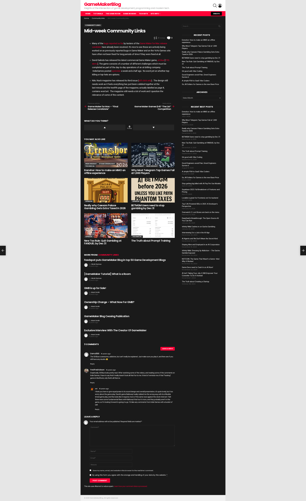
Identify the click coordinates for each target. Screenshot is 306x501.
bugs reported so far (113, 43)
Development (138, 166)
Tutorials (98, 13)
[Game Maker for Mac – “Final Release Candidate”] (3, 250)
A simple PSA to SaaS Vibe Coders (195, 81)
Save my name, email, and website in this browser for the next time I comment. (123, 471)
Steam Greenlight (107, 164)
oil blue (161, 60)
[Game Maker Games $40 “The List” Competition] (303, 250)
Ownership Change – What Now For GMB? (109, 302)
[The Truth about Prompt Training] (153, 225)
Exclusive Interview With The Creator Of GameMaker (115, 330)
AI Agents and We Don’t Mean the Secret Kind (200, 239)
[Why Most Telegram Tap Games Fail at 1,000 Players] (153, 155)
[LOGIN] (220, 6)
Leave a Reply (167, 349)
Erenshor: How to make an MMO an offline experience (105, 171)
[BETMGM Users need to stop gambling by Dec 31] (153, 190)
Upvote (104, 127)
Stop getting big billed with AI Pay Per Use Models (201, 183)
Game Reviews (129, 13)
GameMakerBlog (102, 4)
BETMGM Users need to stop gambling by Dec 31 (147, 207)
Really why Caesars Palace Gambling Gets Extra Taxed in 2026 (105, 207)
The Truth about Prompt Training (150, 240)
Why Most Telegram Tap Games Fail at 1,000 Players (152, 171)
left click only (145, 80)
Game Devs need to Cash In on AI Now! (197, 267)
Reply (92, 364)
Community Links (108, 254)
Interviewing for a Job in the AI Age (196, 233)
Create (216, 13)
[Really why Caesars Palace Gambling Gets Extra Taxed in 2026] (106, 190)
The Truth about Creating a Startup (195, 281)
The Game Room (113, 13)
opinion (88, 201)
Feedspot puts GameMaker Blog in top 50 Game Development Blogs (125, 260)
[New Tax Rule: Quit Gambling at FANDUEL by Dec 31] (106, 225)
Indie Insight (91, 164)
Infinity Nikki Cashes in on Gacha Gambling (198, 227)
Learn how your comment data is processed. (130, 486)
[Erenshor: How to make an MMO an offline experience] (106, 155)
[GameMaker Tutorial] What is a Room (107, 274)
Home (87, 13)
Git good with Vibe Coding (192, 71)
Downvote (153, 127)
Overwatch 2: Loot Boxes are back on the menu (200, 212)
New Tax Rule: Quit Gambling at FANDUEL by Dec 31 (102, 242)
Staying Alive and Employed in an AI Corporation (201, 244)
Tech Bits (143, 13)
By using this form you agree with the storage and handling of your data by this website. (129, 475)
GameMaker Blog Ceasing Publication (106, 316)
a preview (116, 71)
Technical (90, 166)
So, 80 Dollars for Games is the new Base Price (200, 84)
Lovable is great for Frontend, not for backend (200, 198)
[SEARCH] (215, 6)
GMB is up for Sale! (95, 288)
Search (219, 26)
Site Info (155, 13)
